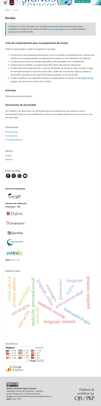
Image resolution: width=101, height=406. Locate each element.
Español (8, 159)
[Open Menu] (5, 2)
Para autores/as (11, 136)
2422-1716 (15, 260)
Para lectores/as (11, 132)
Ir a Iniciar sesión (56, 29)
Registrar (12, 31)
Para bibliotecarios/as (13, 140)
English (8, 155)
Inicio (7, 10)
